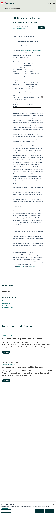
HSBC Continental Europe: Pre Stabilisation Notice (22, 339)
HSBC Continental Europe (19, 28)
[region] (28, 508)
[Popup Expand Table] (42, 97)
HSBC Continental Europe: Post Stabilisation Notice (22, 367)
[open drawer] (53, 3)
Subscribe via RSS (7, 305)
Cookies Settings (6, 511)
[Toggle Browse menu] (50, 8)
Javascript (5, 310)
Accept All (39, 511)
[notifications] (50, 3)
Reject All (49, 511)
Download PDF (6, 303)
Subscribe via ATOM (7, 307)
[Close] (53, 504)
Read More (6, 352)
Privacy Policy (5, 508)
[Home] (7, 3)
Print (3, 301)
